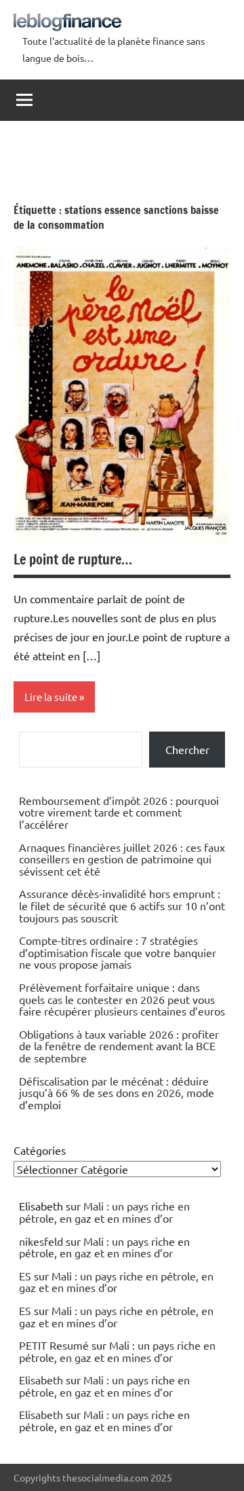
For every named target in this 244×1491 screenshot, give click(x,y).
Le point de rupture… (73, 559)
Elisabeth (41, 1379)
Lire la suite (50, 696)
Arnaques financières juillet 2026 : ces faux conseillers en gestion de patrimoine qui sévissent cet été (122, 859)
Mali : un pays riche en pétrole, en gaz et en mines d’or (104, 1212)
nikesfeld (41, 1241)
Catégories (40, 1150)
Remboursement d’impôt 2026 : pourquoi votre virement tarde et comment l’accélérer (119, 812)
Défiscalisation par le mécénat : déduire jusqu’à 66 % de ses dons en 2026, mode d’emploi (116, 1092)
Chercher (187, 749)
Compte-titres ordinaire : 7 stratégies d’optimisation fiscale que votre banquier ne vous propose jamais (117, 952)
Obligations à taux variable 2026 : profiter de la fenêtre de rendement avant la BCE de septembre (119, 1045)
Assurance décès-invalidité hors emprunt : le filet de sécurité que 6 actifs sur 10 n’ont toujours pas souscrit (122, 905)
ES (25, 1275)
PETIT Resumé (54, 1345)
